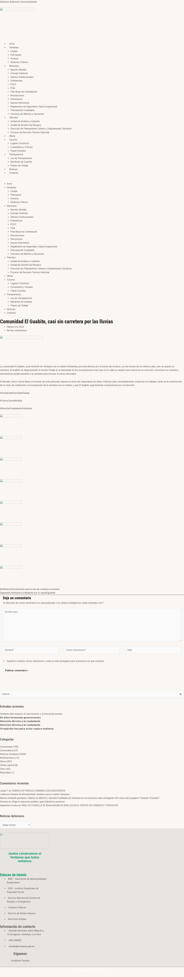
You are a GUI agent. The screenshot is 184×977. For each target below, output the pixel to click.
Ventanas (14, 47)
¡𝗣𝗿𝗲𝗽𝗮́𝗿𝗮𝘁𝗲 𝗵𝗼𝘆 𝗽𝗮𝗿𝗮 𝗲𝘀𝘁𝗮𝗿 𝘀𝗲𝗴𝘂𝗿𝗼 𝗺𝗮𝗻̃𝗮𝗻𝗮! (27, 728)
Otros (3, 769)
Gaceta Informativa (19, 102)
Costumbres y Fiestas (21, 147)
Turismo (13, 139)
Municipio (14, 66)
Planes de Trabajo (19, 165)
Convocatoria (6, 750)
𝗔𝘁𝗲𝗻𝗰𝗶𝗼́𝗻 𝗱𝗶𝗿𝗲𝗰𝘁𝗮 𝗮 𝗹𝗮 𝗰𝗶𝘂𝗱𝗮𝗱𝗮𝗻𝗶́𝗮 (20, 721)
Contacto (13, 173)
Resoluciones (17, 95)
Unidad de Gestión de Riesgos (25, 125)
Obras (12, 136)
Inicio (12, 43)
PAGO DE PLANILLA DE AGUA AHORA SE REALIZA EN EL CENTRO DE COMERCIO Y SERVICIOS (69, 805)
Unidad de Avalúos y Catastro (25, 121)
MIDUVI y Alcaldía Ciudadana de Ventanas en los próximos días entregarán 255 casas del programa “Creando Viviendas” (99, 798)
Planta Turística (18, 150)
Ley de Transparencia (21, 158)
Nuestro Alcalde (18, 69)
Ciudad (13, 51)
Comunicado (6, 746)
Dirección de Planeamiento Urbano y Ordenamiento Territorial (40, 128)
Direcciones (16, 99)
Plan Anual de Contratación (23, 91)
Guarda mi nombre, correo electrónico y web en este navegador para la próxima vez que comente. (55, 661)
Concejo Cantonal (19, 73)
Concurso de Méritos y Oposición (27, 114)
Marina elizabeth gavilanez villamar (17, 798)
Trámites (13, 117)
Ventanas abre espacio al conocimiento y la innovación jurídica (31, 713)
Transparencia (16, 154)
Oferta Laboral (7, 765)
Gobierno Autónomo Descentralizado (18, 1)
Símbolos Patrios (19, 62)
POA (12, 88)
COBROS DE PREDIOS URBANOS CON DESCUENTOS (38, 790)
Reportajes (5, 772)
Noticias (13, 169)
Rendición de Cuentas (21, 161)
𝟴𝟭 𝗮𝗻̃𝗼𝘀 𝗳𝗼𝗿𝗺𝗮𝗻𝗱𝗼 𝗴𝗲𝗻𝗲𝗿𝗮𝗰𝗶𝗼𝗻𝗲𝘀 (20, 717)
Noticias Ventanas (9, 754)
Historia (14, 58)
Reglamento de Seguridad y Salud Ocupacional (33, 106)
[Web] (153, 650)
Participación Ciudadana (22, 110)
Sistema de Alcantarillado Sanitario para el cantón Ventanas (39, 794)
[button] (75, 180)
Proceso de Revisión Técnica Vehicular (29, 132)
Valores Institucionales (21, 77)
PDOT (13, 84)
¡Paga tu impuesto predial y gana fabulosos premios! (38, 801)
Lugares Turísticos (19, 143)
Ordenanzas (16, 80)
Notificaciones (7, 757)
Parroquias (15, 54)
